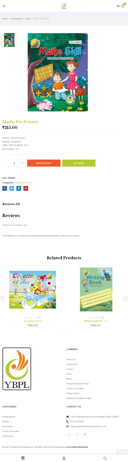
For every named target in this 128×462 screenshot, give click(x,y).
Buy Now (79, 163)
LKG (28, 18)
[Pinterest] (25, 188)
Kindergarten (17, 18)
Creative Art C (33, 320)
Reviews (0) (11, 204)
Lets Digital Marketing (77, 447)
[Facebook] (4, 188)
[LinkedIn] (18, 188)
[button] (122, 5)
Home (5, 18)
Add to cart (44, 163)
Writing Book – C (95, 320)
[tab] (11, 204)
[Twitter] (11, 188)
